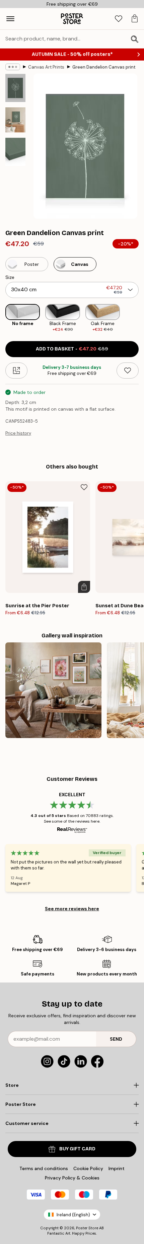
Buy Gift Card (77, 1149)
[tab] (119, 18)
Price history (18, 433)
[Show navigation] (10, 18)
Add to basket (72, 349)
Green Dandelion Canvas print (104, 67)
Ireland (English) (73, 1215)
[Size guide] (16, 370)
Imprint (117, 1168)
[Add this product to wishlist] (128, 370)
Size (9, 277)
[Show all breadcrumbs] (12, 67)
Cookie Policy (88, 1168)
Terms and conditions (43, 1168)
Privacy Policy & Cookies (72, 1178)
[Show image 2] (15, 119)
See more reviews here (72, 909)
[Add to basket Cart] (84, 587)
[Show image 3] (15, 152)
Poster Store (87, 1228)
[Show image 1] (15, 88)
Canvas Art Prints (46, 67)
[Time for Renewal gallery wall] (53, 690)
